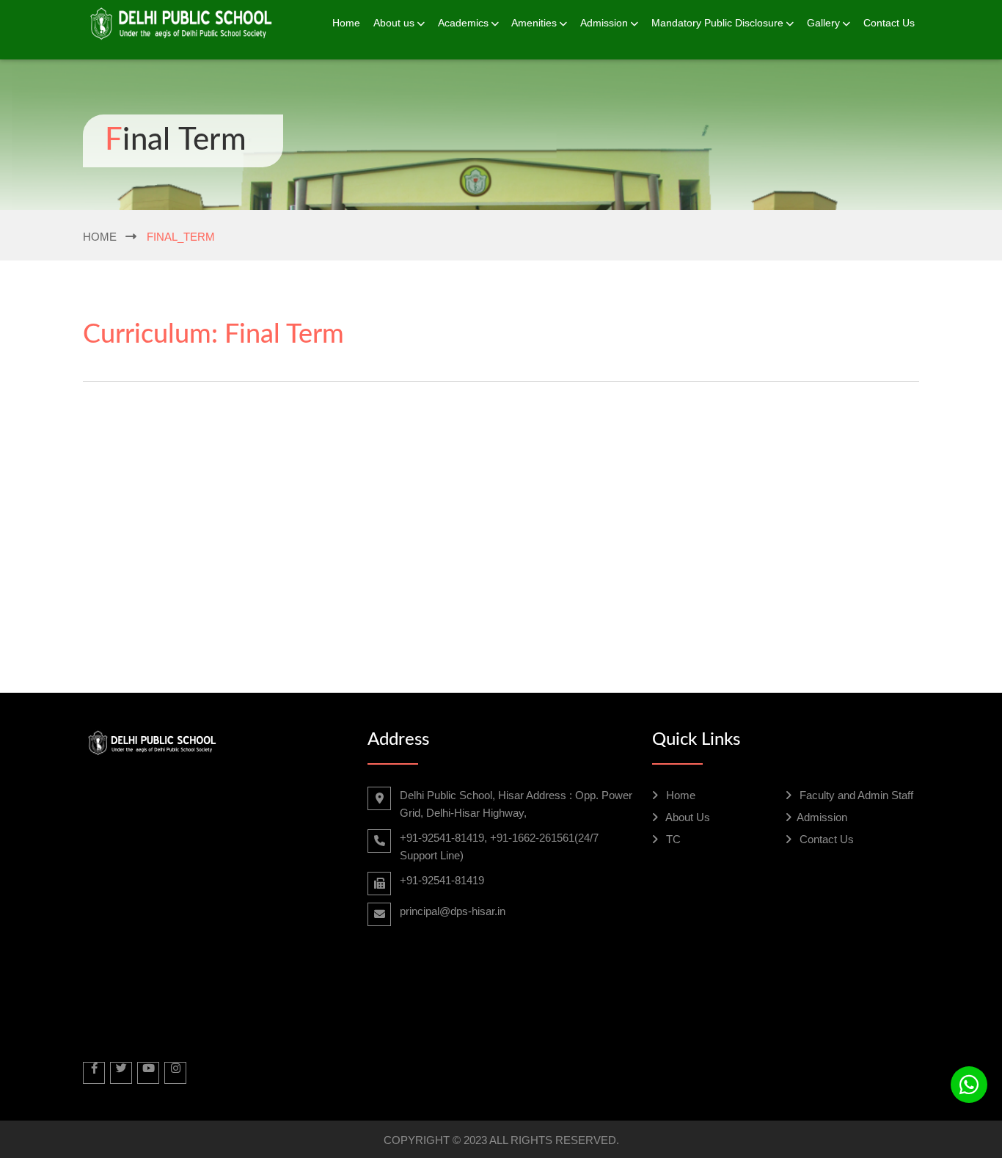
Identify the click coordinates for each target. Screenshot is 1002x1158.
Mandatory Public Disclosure (717, 23)
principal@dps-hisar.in (452, 911)
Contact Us (889, 23)
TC (672, 839)
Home (346, 23)
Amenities (534, 23)
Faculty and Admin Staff (855, 795)
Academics (463, 23)
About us (393, 23)
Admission (604, 23)
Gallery (823, 23)
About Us (686, 817)
